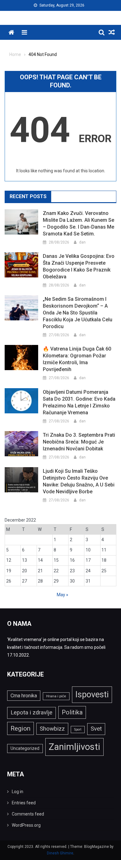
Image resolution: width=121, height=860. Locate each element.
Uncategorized (25, 748)
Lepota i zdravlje (31, 712)
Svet (96, 728)
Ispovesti (92, 695)
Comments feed (28, 813)
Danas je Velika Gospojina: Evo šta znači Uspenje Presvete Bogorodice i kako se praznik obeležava (78, 266)
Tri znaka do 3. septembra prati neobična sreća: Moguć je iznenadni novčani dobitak (79, 442)
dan (82, 242)
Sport (77, 730)
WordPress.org (26, 825)
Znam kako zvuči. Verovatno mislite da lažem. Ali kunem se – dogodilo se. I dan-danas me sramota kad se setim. (78, 223)
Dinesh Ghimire (60, 853)
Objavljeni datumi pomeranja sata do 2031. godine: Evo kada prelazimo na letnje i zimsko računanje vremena (79, 402)
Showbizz (52, 728)
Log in (17, 791)
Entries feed (24, 802)
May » (62, 594)
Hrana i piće (56, 696)
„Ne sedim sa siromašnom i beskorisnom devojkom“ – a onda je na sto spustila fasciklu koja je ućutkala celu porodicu (77, 312)
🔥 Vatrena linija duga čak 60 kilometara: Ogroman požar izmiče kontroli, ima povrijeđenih (77, 359)
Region (20, 728)
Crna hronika (24, 696)
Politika (72, 712)
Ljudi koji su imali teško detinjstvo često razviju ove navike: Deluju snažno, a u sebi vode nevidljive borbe (78, 481)
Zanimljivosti (74, 746)
